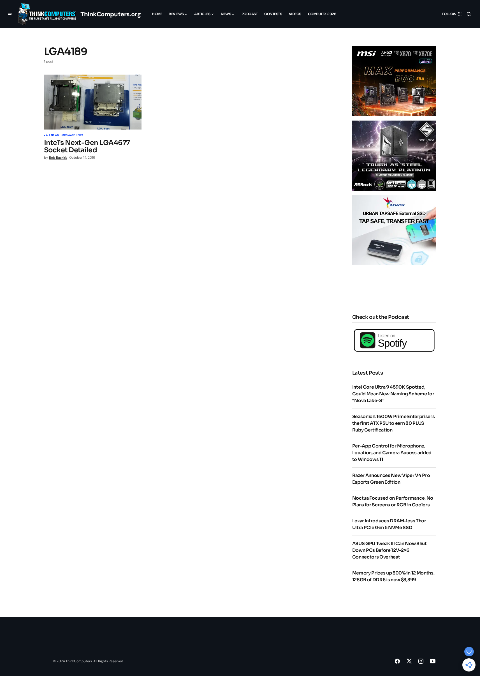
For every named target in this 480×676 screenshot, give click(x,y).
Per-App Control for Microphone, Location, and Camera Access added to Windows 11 (392, 452)
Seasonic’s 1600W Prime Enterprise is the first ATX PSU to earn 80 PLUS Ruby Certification (393, 423)
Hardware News (72, 135)
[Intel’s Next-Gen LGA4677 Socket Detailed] (93, 102)
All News (52, 135)
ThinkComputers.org (110, 14)
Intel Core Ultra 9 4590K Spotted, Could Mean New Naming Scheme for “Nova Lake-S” (393, 393)
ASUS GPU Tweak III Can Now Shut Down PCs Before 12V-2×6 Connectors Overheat (389, 550)
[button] (10, 14)
